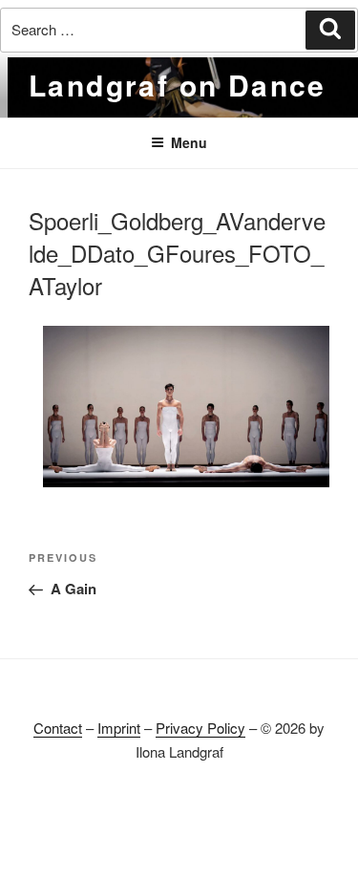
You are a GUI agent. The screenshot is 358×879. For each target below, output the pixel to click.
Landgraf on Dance (177, 84)
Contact (57, 728)
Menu (189, 142)
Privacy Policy (200, 728)
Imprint (118, 728)
